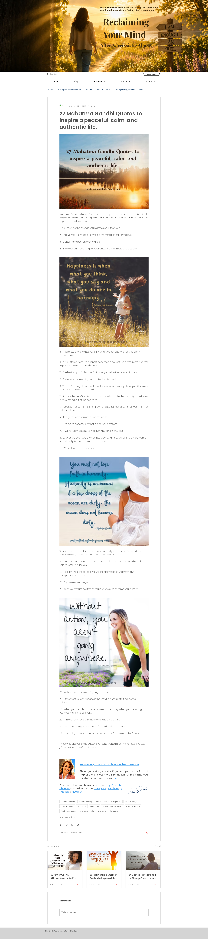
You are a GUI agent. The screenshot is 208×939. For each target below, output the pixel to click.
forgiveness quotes (68, 811)
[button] (157, 90)
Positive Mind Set (68, 801)
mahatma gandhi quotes (108, 811)
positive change (67, 806)
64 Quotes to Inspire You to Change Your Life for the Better (142, 876)
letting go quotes (133, 806)
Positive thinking (85, 801)
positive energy (131, 801)
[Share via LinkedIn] (72, 825)
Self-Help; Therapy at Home (125, 90)
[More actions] (147, 106)
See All (158, 846)
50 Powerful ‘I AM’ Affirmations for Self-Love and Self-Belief (62, 876)
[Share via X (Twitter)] (66, 825)
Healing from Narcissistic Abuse (69, 90)
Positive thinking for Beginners (108, 801)
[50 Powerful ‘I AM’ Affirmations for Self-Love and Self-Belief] (65, 860)
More (141, 90)
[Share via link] (78, 825)
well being (82, 806)
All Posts (50, 90)
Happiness (94, 806)
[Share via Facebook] (60, 825)
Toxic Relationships (103, 90)
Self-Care (88, 90)
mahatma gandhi (87, 811)
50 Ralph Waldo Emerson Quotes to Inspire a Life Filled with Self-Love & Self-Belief (103, 876)
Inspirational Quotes (69, 817)
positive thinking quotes (112, 806)
